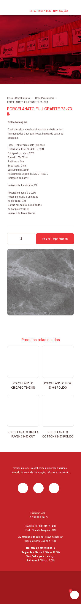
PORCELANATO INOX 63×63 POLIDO (57, 385)
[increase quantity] (30, 238)
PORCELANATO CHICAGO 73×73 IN (23, 385)
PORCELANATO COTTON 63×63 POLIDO (57, 434)
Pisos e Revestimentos (18, 98)
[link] (40, 588)
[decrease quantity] (12, 238)
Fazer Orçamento (55, 238)
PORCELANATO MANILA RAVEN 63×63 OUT (23, 434)
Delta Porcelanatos (44, 98)
